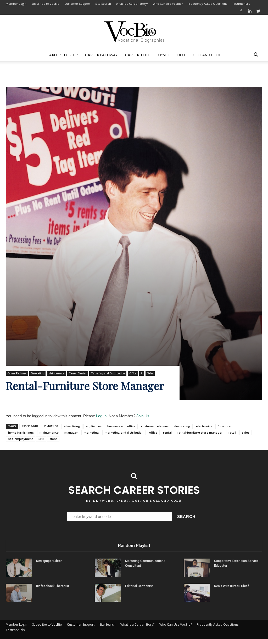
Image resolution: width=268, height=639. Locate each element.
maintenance (49, 432)
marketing (91, 432)
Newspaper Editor (49, 561)
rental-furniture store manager (200, 432)
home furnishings (21, 432)
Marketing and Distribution (108, 373)
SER (41, 439)
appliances (94, 426)
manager (71, 432)
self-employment (20, 439)
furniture (224, 426)
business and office (121, 426)
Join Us (142, 416)
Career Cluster (62, 55)
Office (132, 373)
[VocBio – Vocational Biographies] (134, 32)
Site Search (103, 4)
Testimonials (241, 4)
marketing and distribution (124, 432)
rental (167, 432)
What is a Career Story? (132, 4)
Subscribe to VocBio (45, 4)
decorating (182, 426)
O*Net (164, 55)
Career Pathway (101, 55)
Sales (150, 373)
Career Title (137, 55)
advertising (72, 426)
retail (232, 432)
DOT (181, 55)
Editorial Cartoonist (139, 586)
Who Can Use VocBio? (168, 4)
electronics (204, 426)
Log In (101, 416)
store (53, 439)
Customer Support (77, 4)
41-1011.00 (50, 426)
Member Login (16, 4)
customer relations (155, 426)
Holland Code (207, 55)
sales (245, 432)
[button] (256, 55)
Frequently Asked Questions (207, 4)
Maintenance (56, 373)
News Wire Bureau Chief (231, 586)
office (153, 432)
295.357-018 (30, 426)
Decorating (37, 373)
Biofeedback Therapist (52, 586)
